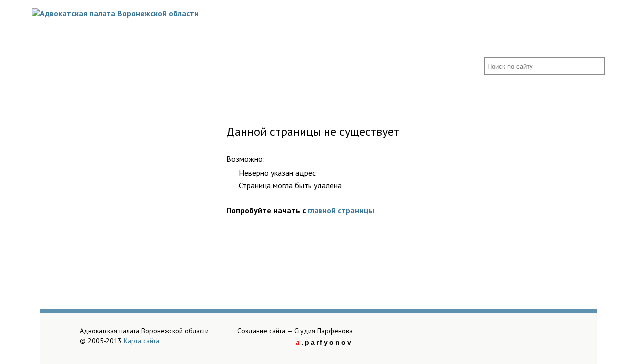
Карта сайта (141, 340)
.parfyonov (324, 342)
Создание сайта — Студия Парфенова (295, 330)
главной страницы (341, 210)
